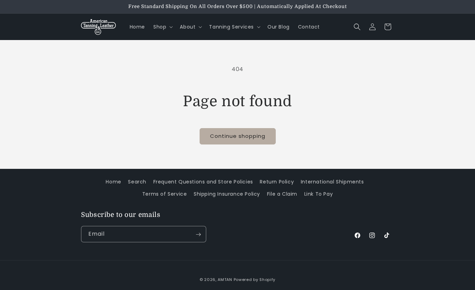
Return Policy (277, 181)
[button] (162, 26)
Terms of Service (164, 193)
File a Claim (282, 193)
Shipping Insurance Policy (227, 193)
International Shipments (332, 181)
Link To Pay (318, 193)
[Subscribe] (198, 234)
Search (137, 181)
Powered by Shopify (255, 279)
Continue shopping (237, 136)
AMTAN (225, 279)
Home (113, 181)
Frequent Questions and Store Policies (203, 181)
